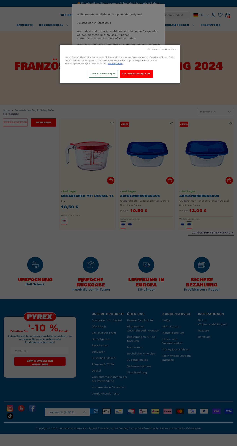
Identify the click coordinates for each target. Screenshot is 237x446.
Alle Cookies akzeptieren (136, 73)
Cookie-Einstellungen (103, 73)
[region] (120, 64)
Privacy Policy (115, 63)
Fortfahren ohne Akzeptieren (162, 49)
